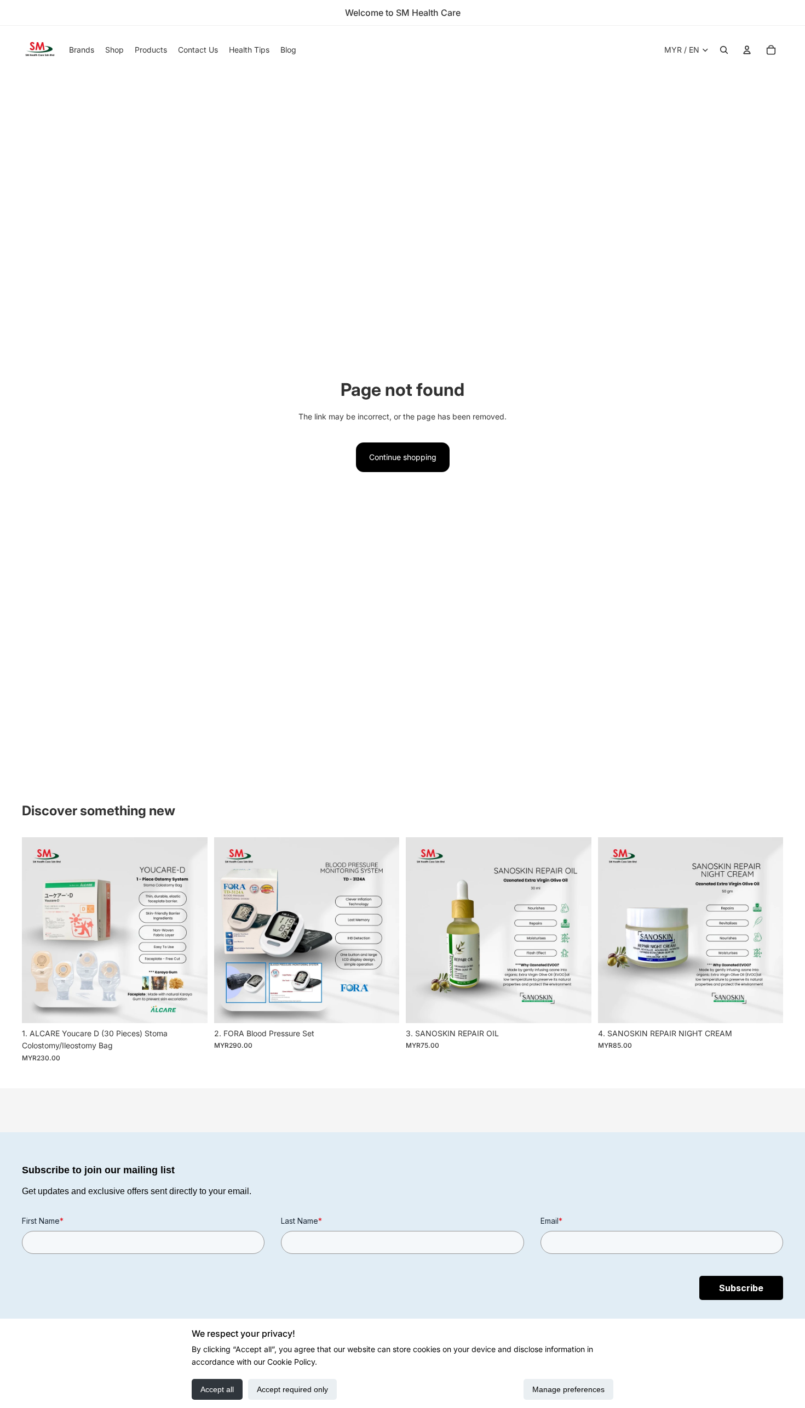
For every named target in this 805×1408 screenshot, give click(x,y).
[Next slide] (191, 930)
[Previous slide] (38, 930)
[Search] (724, 50)
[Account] (747, 50)
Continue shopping (402, 457)
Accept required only (292, 1389)
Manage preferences (568, 1389)
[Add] (190, 1006)
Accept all (217, 1389)
